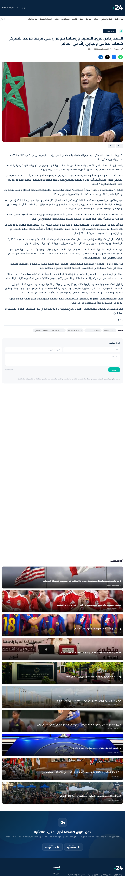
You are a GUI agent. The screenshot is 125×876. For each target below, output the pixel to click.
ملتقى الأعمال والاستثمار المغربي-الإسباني (49, 330)
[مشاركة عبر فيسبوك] (114, 57)
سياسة (88, 19)
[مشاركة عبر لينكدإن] (100, 57)
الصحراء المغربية (46, 19)
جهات (96, 19)
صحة (81, 19)
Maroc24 (117, 49)
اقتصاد (74, 19)
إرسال (114, 370)
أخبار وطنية (119, 19)
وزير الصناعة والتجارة (75, 330)
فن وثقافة (65, 19)
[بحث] (2, 19)
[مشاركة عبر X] (107, 57)
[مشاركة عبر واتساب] (120, 57)
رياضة (56, 19)
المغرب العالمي (106, 19)
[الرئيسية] (121, 31)
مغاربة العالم (32, 19)
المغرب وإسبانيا (109, 330)
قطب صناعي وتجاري (93, 330)
